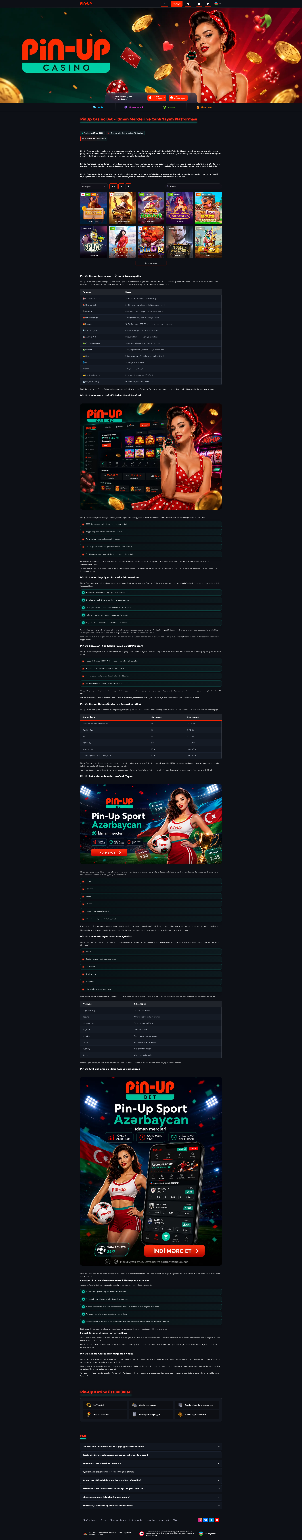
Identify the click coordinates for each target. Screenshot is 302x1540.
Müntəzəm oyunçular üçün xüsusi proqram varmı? (106, 1497)
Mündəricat (164, 1520)
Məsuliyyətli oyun (118, 1520)
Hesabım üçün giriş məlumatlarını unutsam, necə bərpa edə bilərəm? (115, 1455)
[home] (86, 3)
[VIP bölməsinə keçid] (168, 186)
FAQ (175, 1520)
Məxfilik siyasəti (90, 1520)
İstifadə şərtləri (136, 1520)
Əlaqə (103, 1520)
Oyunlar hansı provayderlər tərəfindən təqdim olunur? (108, 1472)
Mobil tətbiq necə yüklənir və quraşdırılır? (102, 1463)
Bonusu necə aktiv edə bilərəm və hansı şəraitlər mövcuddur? (111, 1480)
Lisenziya (151, 1520)
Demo (90, 211)
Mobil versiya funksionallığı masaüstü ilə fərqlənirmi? (107, 1505)
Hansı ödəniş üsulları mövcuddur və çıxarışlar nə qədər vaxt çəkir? (113, 1488)
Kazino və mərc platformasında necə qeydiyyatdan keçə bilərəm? (113, 1446)
